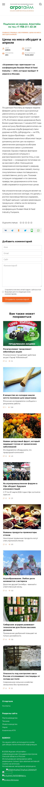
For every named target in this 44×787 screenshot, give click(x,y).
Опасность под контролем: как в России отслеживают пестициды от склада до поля (21, 676)
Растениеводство (9, 718)
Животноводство (9, 724)
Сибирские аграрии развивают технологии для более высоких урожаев (19, 627)
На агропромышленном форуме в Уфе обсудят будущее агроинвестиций (20, 486)
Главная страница (9, 32)
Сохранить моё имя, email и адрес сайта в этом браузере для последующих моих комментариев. (23, 292)
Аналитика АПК (9, 730)
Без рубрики (23, 32)
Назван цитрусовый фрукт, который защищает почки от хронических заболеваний (21, 444)
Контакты (6, 706)
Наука (4, 727)
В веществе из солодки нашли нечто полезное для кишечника (19, 396)
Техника (5, 721)
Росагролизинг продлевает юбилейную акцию (17, 350)
